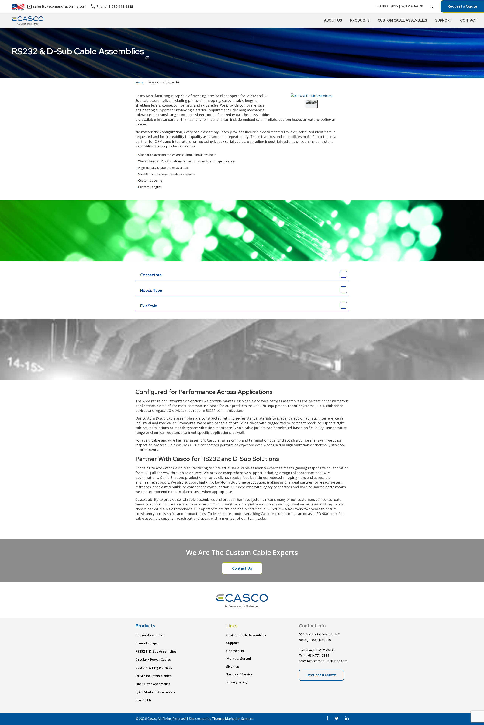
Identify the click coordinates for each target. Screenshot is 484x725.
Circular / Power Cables (153, 659)
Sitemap (232, 666)
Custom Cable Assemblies (246, 635)
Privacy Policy (236, 682)
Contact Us (242, 568)
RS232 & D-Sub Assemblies (155, 651)
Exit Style (148, 306)
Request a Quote (462, 6)
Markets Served (238, 658)
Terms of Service (239, 674)
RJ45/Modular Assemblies (155, 692)
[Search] (431, 6)
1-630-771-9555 (317, 655)
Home (139, 82)
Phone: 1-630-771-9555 (114, 6)
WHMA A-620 (412, 6)
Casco (151, 718)
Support (232, 643)
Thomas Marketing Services (232, 718)
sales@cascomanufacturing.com (59, 6)
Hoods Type (151, 290)
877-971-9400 (324, 650)
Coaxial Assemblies (150, 635)
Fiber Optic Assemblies (152, 684)
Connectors (151, 275)
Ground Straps (146, 643)
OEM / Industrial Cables (153, 676)
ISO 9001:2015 (386, 6)
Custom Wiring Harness (153, 667)
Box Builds (143, 700)
